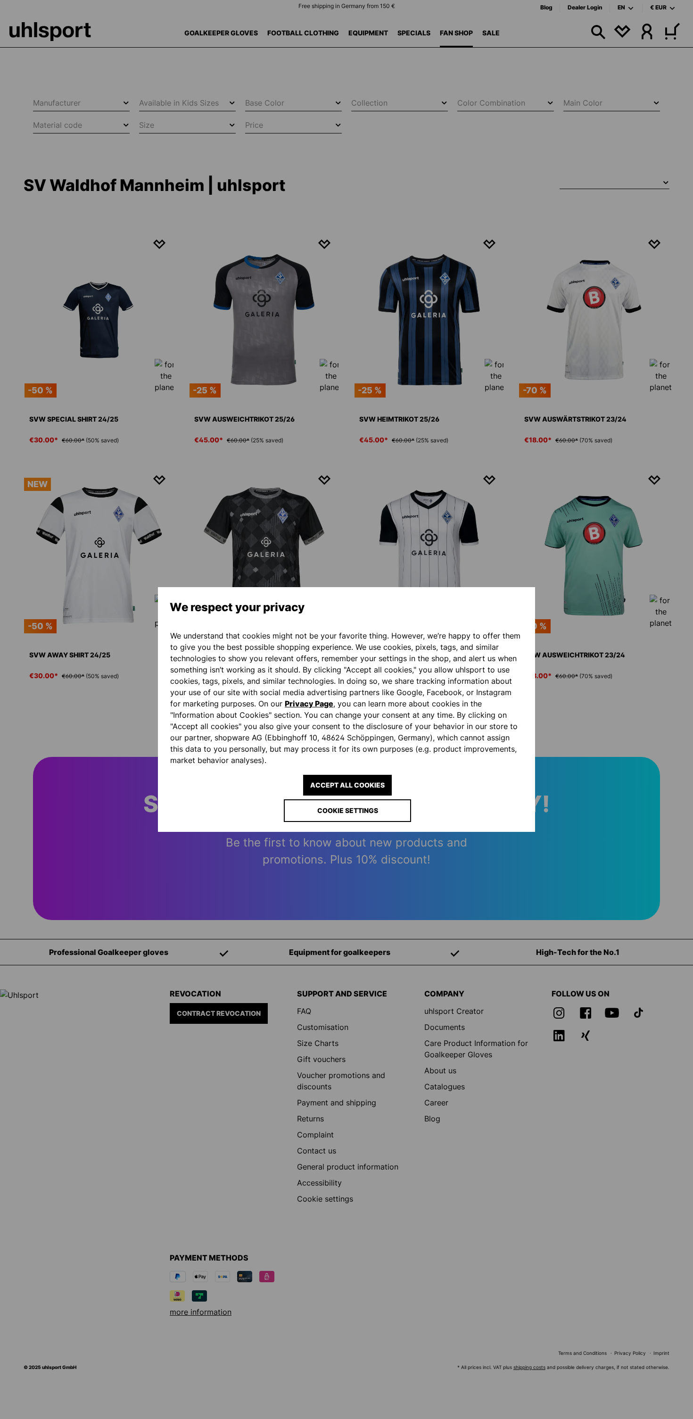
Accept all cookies (347, 785)
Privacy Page (309, 703)
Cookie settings (347, 810)
